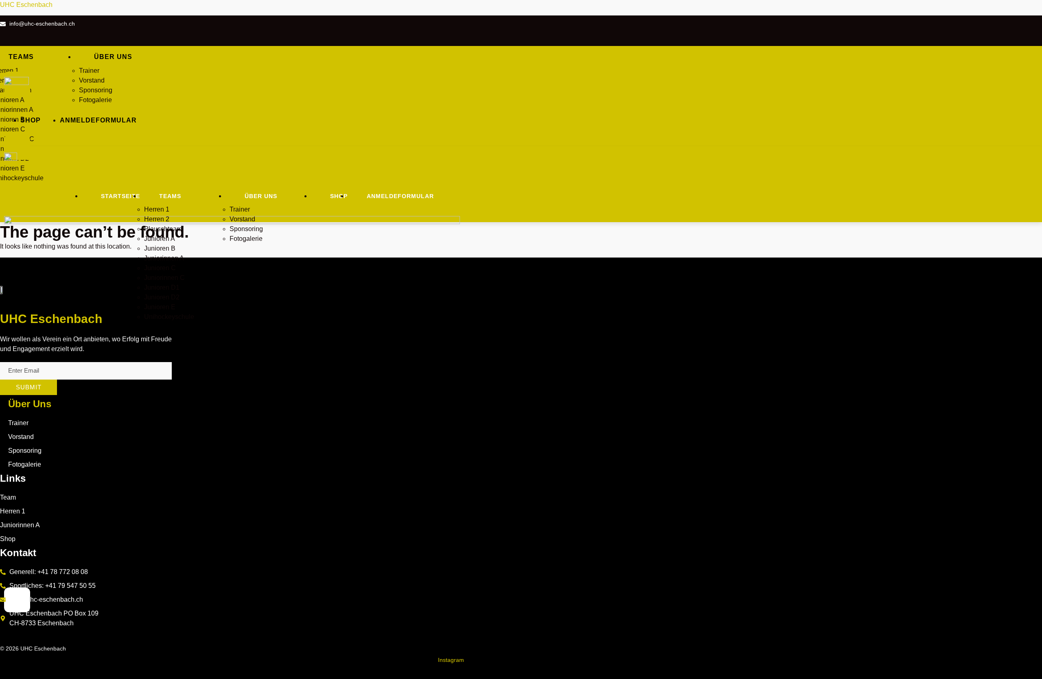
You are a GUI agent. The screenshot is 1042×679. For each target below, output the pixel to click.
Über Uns (29, 403)
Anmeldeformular (98, 120)
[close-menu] (17, 147)
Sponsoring (95, 90)
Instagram (451, 660)
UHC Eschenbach (26, 4)
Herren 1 (156, 209)
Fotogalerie (95, 99)
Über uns (113, 56)
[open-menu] (173, 64)
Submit (29, 387)
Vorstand (92, 80)
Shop (30, 120)
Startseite (120, 196)
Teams (170, 196)
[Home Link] (232, 221)
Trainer (90, 70)
